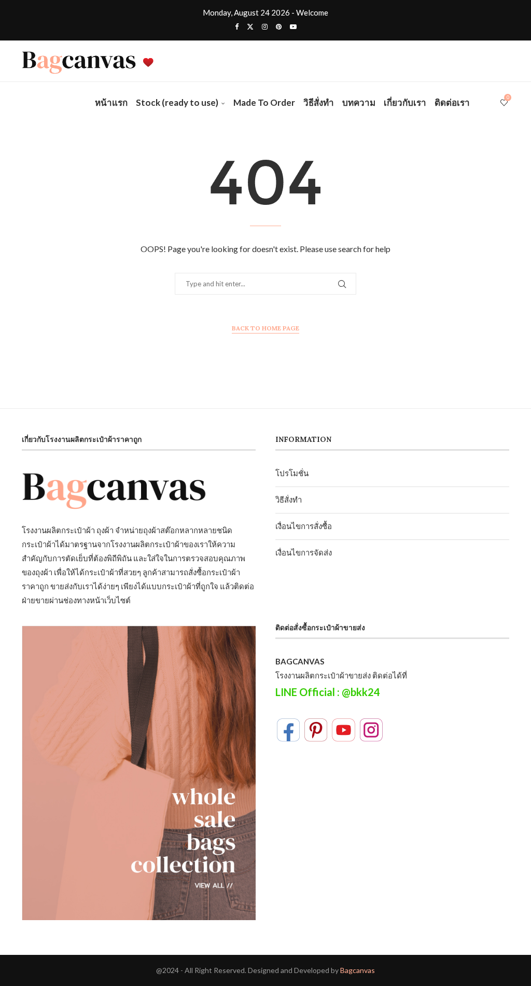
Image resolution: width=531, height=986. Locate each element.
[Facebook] (237, 26)
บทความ (358, 102)
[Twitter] (250, 26)
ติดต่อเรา (452, 102)
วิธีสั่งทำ (318, 102)
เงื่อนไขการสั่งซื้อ (303, 526)
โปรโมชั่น (292, 473)
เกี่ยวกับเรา (405, 102)
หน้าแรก (111, 102)
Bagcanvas (357, 970)
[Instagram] (265, 26)
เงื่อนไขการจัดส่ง (303, 552)
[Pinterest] (279, 26)
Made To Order (264, 102)
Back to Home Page (265, 328)
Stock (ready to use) (177, 102)
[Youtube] (293, 26)
